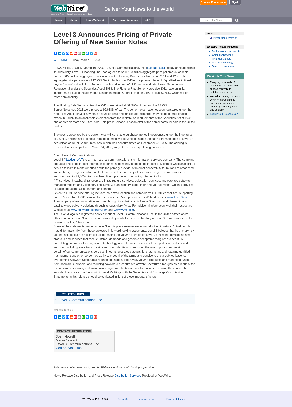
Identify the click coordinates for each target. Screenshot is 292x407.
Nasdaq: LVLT (156, 67)
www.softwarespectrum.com (89, 209)
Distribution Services (127, 375)
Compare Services (125, 20)
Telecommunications (223, 66)
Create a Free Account (213, 2)
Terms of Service (147, 399)
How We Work (94, 20)
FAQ (148, 20)
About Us (123, 399)
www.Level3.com (178, 197)
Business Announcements (226, 51)
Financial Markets (221, 58)
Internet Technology (222, 62)
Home (58, 20)
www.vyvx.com (124, 209)
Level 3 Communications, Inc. (81, 300)
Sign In (235, 2)
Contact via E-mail (69, 348)
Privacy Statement (176, 399)
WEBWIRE (61, 60)
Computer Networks (222, 55)
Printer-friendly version (225, 38)
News (73, 20)
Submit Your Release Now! (224, 114)
